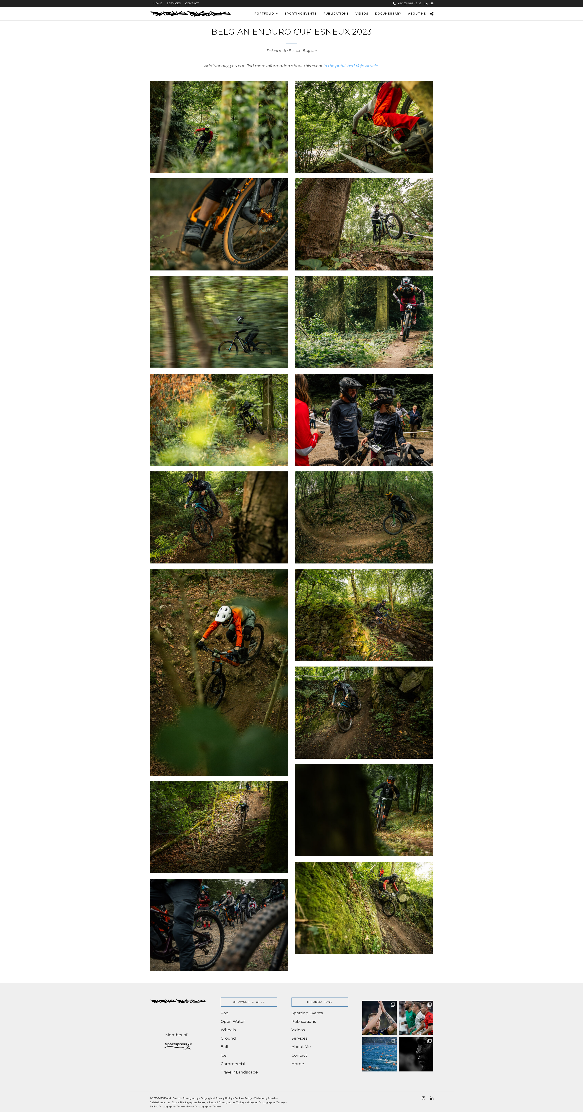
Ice (224, 1055)
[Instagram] (432, 3)
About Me (417, 13)
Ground (228, 1038)
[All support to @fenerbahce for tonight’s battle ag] (379, 1018)
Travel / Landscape (239, 1072)
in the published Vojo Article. (351, 65)
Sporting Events (301, 13)
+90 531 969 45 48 (409, 3)
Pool (225, 1013)
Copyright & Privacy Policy (217, 1098)
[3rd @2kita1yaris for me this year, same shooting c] (379, 1054)
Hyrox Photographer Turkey (204, 1106)
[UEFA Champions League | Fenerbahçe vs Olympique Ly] (416, 1054)
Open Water (233, 1021)
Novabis (273, 1098)
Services (174, 3)
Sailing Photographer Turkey (167, 1106)
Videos (361, 13)
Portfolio (264, 13)
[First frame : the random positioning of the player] (416, 1018)
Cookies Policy (243, 1098)
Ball (224, 1046)
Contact (192, 3)
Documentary (388, 13)
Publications (336, 13)
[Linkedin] (426, 3)
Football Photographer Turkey (226, 1102)
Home (156, 3)
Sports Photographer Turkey (189, 1102)
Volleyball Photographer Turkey (266, 1102)
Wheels (228, 1030)
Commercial (233, 1063)
